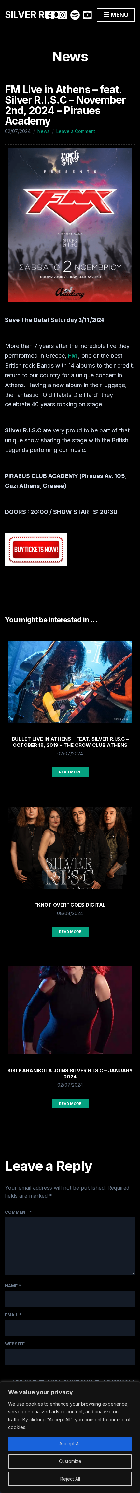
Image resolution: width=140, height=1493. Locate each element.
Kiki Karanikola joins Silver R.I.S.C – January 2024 (70, 1073)
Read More (70, 772)
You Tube (87, 15)
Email (13, 1314)
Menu (119, 14)
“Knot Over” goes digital (70, 905)
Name (13, 1285)
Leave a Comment (75, 131)
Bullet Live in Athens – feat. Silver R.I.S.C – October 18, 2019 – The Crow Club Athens (70, 742)
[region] (70, 1437)
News (43, 131)
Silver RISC (32, 14)
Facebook (50, 15)
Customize (70, 1461)
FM (73, 355)
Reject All (70, 1479)
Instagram (62, 15)
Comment (18, 1211)
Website (15, 1343)
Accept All (70, 1443)
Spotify (75, 15)
